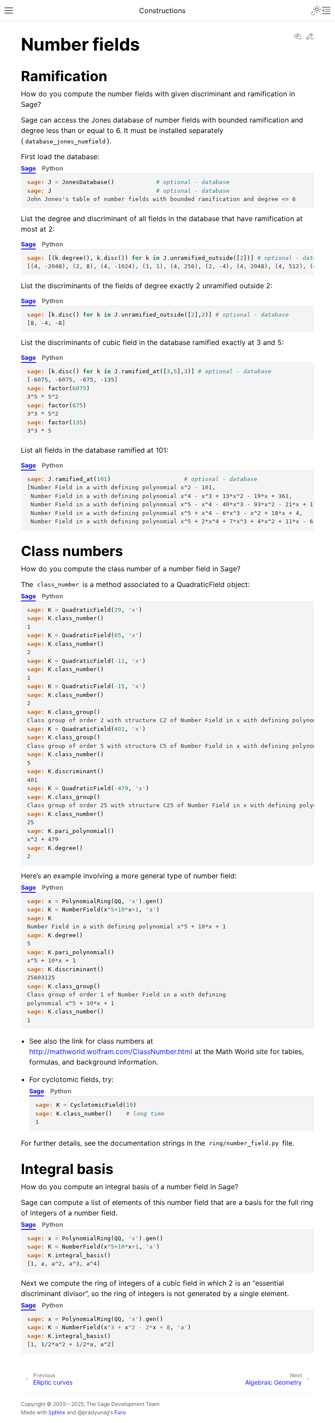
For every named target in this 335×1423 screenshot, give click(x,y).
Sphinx (56, 1412)
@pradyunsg (93, 1412)
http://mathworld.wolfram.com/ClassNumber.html (110, 1051)
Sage (28, 168)
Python (52, 168)
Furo (120, 1412)
